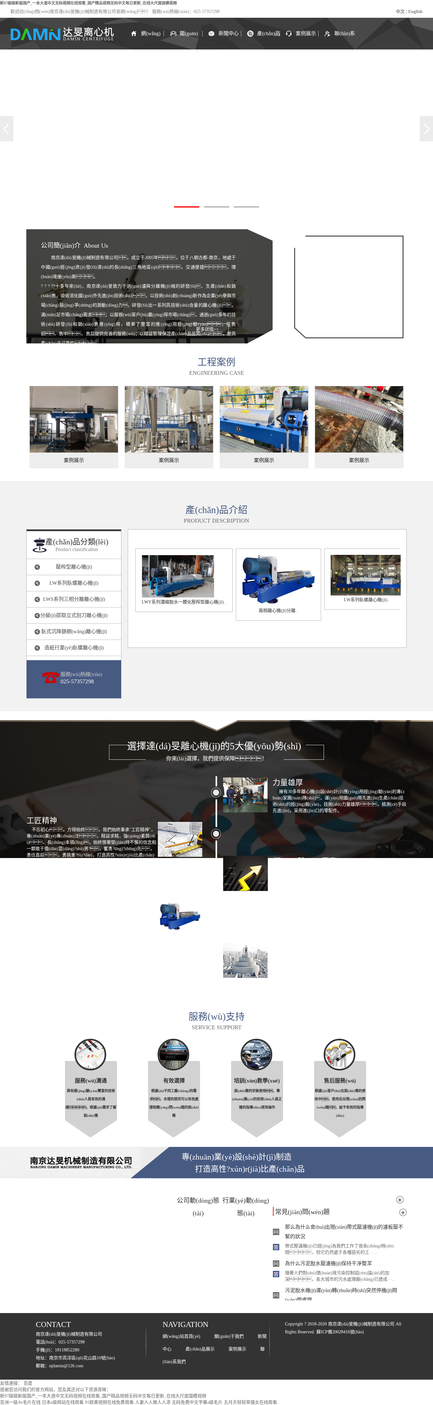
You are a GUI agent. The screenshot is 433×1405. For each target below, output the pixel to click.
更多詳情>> (207, 329)
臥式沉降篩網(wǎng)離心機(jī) (74, 631)
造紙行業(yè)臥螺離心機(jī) (74, 647)
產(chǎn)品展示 (268, 40)
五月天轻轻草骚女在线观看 (250, 1402)
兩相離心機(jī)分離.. (278, 610)
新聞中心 (228, 33)
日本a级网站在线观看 (63, 1402)
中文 (400, 11)
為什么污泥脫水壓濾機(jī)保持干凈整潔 (328, 1263)
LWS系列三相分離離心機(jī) (74, 599)
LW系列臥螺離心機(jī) (73, 583)
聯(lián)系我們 (344, 40)
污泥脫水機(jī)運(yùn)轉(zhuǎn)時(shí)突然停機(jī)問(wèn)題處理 (341, 1295)
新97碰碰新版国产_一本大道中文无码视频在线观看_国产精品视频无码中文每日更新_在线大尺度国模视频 (88, 3)
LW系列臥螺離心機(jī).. (367, 599)
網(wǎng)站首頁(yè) (150, 40)
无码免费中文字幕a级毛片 (197, 1402)
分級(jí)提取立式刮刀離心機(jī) (73, 615)
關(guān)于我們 (189, 40)
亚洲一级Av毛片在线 (20, 1402)
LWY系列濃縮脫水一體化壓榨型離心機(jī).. (184, 602)
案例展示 (306, 33)
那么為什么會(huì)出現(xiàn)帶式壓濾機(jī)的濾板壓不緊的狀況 (344, 1231)
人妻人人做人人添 (153, 1402)
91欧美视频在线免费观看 (109, 1402)
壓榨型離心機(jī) (74, 566)
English (415, 11)
